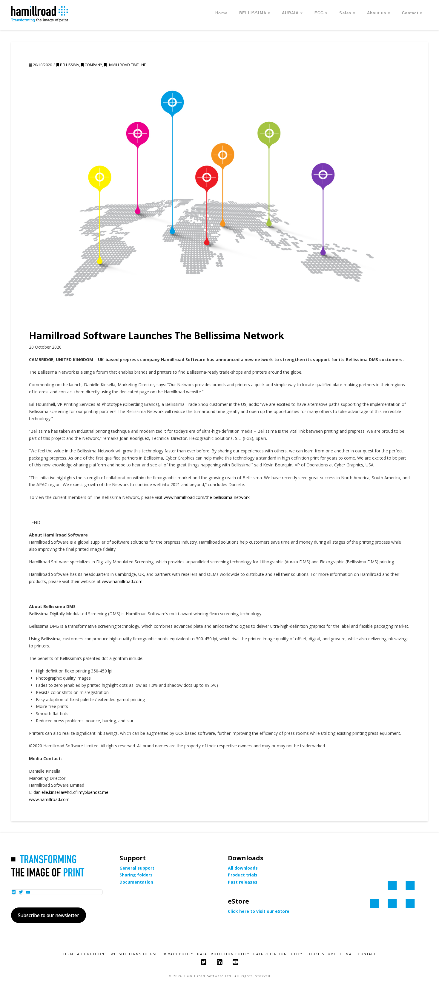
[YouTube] (235, 962)
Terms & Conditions (85, 954)
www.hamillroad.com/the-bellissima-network (207, 497)
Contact (367, 954)
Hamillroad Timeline (126, 64)
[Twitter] (203, 962)
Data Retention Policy (278, 954)
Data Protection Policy (223, 954)
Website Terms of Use (134, 954)
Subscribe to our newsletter (48, 915)
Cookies (315, 954)
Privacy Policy (177, 954)
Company (93, 64)
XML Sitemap (341, 954)
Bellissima (69, 64)
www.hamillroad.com (122, 581)
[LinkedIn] (219, 962)
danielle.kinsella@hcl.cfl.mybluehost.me (70, 792)
